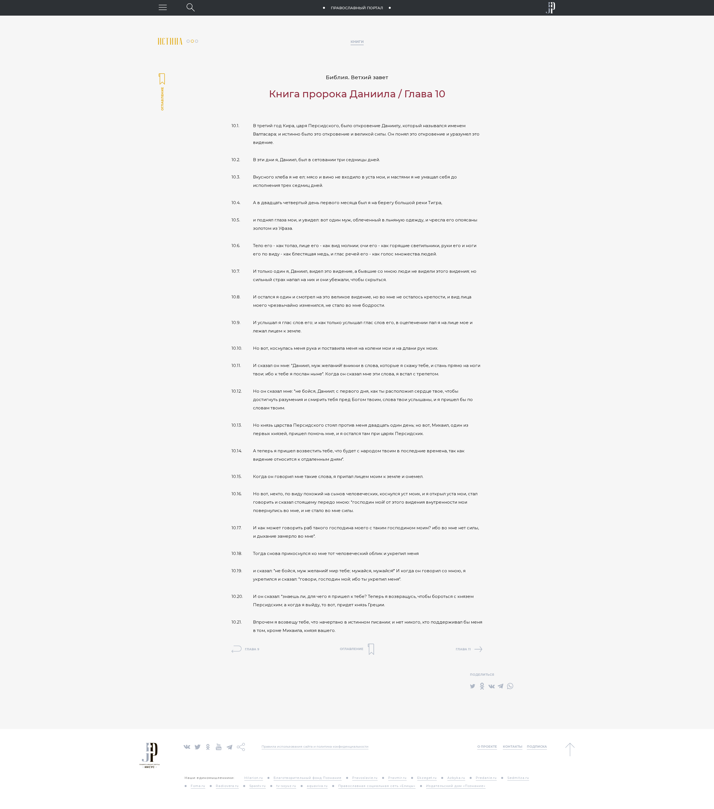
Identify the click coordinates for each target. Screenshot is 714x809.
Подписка (537, 746)
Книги (357, 41)
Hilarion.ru (253, 778)
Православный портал (357, 8)
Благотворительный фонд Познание (308, 778)
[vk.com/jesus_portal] (187, 746)
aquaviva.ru (317, 786)
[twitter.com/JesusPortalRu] (198, 746)
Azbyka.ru (456, 778)
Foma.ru (198, 786)
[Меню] (163, 7)
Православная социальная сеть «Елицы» (377, 786)
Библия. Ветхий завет (357, 77)
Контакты (512, 746)
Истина (172, 41)
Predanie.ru (486, 778)
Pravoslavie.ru (365, 778)
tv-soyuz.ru (286, 786)
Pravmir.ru (397, 778)
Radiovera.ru (227, 786)
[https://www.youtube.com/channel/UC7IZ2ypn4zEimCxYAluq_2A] (218, 746)
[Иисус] (550, 7)
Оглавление (162, 92)
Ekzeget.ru (427, 778)
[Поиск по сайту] (191, 7)
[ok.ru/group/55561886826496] (208, 746)
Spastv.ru (257, 786)
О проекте (487, 746)
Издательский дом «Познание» (456, 786)
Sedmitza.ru (518, 778)
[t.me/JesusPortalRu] (229, 746)
